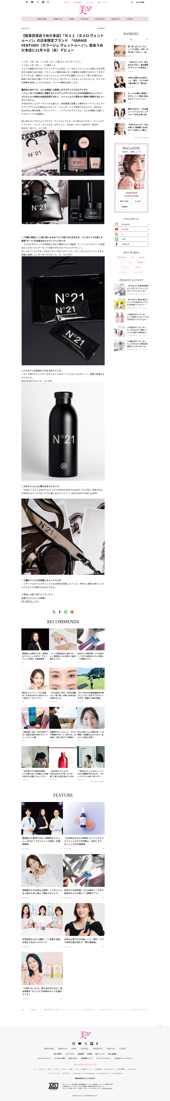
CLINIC (129, 19)
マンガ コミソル (53, 1073)
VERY (49, 1069)
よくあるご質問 (59, 1058)
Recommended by (95, 781)
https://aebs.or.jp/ (107, 1088)
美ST (71, 1069)
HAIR (71, 19)
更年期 (89, 1054)
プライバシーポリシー (103, 1058)
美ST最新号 (78, 2)
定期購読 (124, 207)
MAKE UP (58, 19)
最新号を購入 (124, 201)
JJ (34, 1069)
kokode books (103, 1073)
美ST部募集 (140, 2)
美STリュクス (102, 2)
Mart (64, 1069)
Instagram (126, 224)
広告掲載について (87, 1058)
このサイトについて (44, 1058)
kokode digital (117, 1073)
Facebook (125, 244)
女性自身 (98, 1069)
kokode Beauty (90, 1073)
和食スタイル (86, 1069)
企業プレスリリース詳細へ (33, 597)
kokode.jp (77, 1073)
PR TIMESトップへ (30, 601)
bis (77, 1069)
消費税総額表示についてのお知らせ (85, 1078)
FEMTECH (100, 19)
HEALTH (115, 19)
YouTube (125, 229)
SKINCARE (42, 19)
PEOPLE (84, 19)
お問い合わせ (72, 1058)
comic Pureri (132, 1069)
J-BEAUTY (66, 2)
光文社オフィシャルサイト (124, 1058)
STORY (57, 1069)
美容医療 (81, 1054)
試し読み (138, 201)
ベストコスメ (89, 2)
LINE (124, 239)
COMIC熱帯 (120, 1069)
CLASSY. (41, 1069)
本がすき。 (66, 1073)
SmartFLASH (109, 1069)
